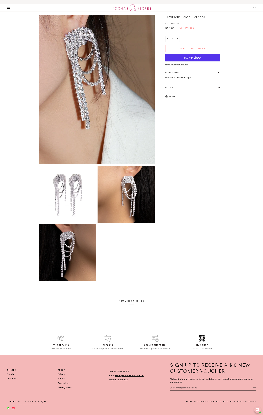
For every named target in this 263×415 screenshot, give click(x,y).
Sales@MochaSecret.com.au (129, 375)
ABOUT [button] (61, 370)
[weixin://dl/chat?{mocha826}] (8, 408)
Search (10, 374)
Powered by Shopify (245, 401)
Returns (61, 378)
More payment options (176, 64)
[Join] (254, 387)
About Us (11, 378)
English (13, 401)
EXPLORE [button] (11, 370)
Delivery (170, 87)
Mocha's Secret (197, 401)
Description (172, 72)
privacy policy (65, 387)
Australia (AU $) (34, 401)
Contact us (63, 383)
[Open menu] (11, 7)
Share (172, 96)
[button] (132, 369)
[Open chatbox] (257, 410)
